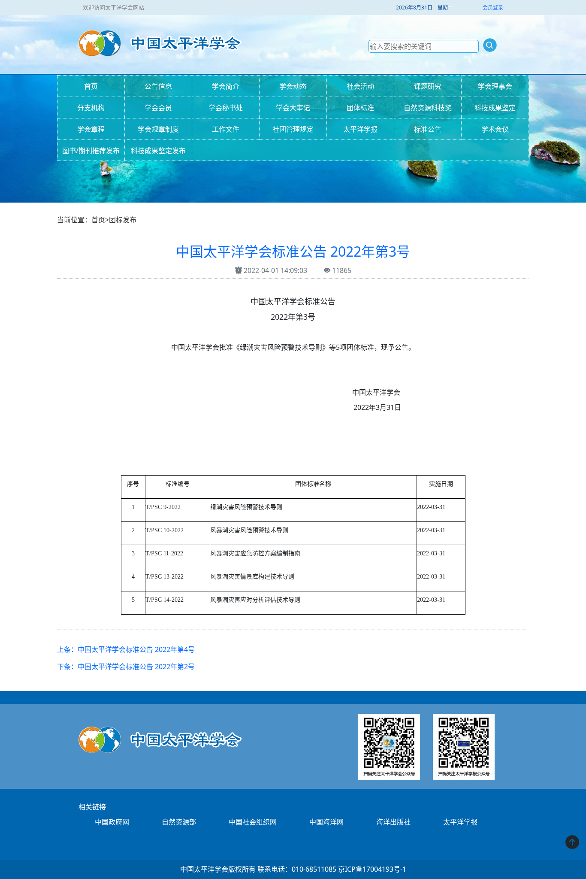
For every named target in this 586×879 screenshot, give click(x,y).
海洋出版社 (393, 822)
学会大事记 (293, 107)
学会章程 (91, 129)
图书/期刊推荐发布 (91, 150)
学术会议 (495, 129)
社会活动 (360, 86)
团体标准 (360, 107)
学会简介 (225, 86)
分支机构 (91, 107)
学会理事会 (495, 86)
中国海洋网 (326, 822)
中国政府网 (112, 822)
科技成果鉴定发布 (158, 150)
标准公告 (427, 129)
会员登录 (493, 7)
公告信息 (158, 86)
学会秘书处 (225, 107)
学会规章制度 (158, 129)
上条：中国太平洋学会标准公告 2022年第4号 (126, 649)
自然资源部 (179, 822)
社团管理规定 (293, 129)
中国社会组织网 (253, 822)
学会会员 (158, 107)
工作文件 (225, 129)
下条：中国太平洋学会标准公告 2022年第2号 (126, 666)
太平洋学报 (360, 129)
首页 (91, 86)
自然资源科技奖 (428, 107)
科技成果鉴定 (495, 107)
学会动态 (293, 86)
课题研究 (427, 86)
